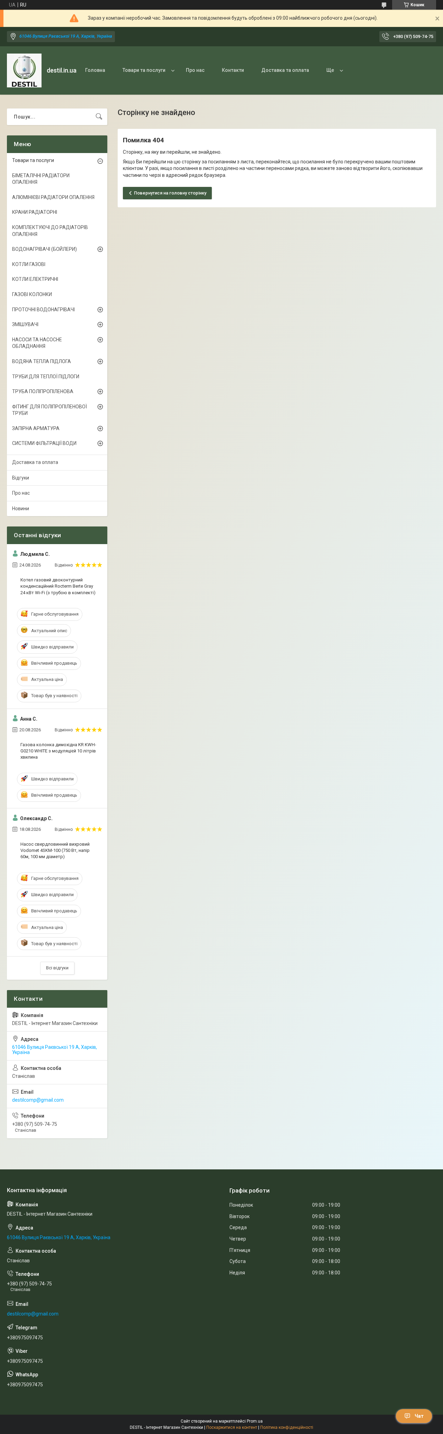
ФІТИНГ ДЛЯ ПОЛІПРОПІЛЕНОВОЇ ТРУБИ (49, 410)
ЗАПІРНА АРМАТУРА (36, 428)
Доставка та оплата (285, 70)
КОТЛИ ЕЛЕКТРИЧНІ (35, 279)
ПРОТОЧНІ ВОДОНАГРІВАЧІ (43, 309)
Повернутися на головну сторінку (170, 193)
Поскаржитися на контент (231, 1427)
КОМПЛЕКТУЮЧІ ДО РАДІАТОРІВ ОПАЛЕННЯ (50, 231)
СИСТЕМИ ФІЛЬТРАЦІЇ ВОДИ (44, 443)
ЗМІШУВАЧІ (25, 324)
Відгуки (20, 478)
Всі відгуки (57, 967)
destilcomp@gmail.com (38, 1100)
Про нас (195, 70)
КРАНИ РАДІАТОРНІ (34, 212)
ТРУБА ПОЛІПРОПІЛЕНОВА (42, 391)
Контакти (233, 70)
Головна (95, 70)
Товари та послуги (144, 70)
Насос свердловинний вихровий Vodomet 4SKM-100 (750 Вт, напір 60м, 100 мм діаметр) (55, 850)
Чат (419, 1416)
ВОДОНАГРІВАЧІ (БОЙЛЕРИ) (44, 249)
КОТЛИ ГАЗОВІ (28, 264)
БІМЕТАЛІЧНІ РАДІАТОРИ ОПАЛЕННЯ (41, 179)
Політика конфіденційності (286, 1427)
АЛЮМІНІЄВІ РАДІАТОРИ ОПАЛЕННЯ (53, 197)
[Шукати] (99, 116)
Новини (20, 508)
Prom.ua (255, 1421)
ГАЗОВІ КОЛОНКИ (32, 294)
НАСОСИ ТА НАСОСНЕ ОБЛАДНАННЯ (37, 343)
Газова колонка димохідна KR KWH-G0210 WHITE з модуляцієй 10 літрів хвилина (58, 751)
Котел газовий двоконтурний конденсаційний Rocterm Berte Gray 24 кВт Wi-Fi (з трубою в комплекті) (58, 586)
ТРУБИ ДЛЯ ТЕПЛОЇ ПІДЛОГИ (45, 376)
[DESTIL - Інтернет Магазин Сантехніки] (24, 70)
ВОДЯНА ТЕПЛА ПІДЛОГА (41, 361)
